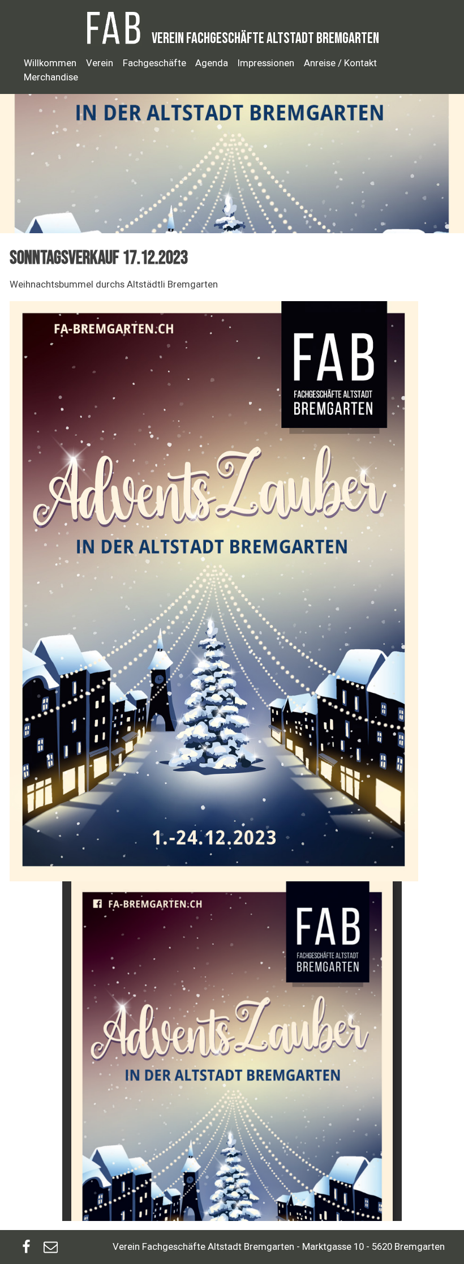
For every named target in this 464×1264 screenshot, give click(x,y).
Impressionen (266, 62)
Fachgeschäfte (154, 62)
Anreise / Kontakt (340, 62)
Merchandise (51, 77)
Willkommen (50, 62)
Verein (99, 62)
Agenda (211, 62)
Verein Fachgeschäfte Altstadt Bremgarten (265, 38)
